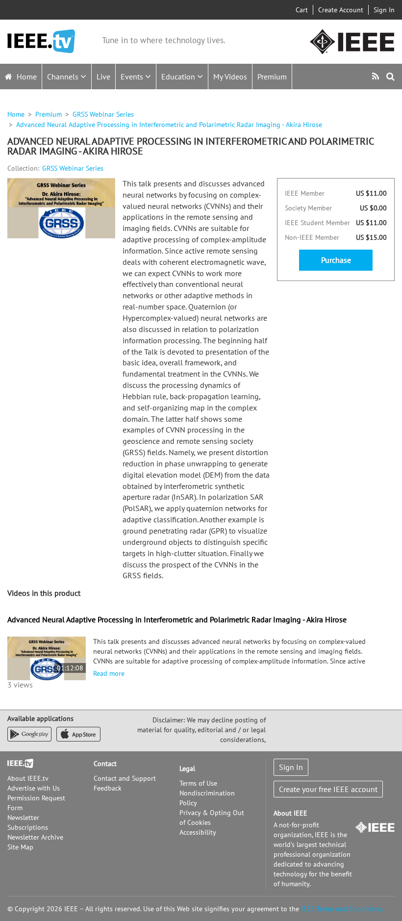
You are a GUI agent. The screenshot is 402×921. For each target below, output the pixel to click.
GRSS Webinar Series (103, 114)
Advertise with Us (33, 788)
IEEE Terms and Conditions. (342, 908)
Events (133, 76)
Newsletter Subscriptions (27, 822)
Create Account (340, 9)
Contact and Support (125, 778)
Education (179, 76)
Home (26, 76)
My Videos (230, 76)
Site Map (20, 847)
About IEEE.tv (28, 778)
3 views (20, 684)
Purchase (336, 260)
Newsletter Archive (35, 837)
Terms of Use (198, 783)
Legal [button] (187, 768)
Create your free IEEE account (328, 789)
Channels (63, 76)
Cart (302, 9)
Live (103, 76)
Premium (272, 76)
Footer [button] (17, 763)
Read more (109, 673)
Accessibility (197, 832)
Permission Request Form (36, 802)
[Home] (41, 41)
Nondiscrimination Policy (207, 798)
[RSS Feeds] (376, 76)
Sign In (384, 9)
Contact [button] (105, 763)
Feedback (108, 788)
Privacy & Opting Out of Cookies (211, 817)
